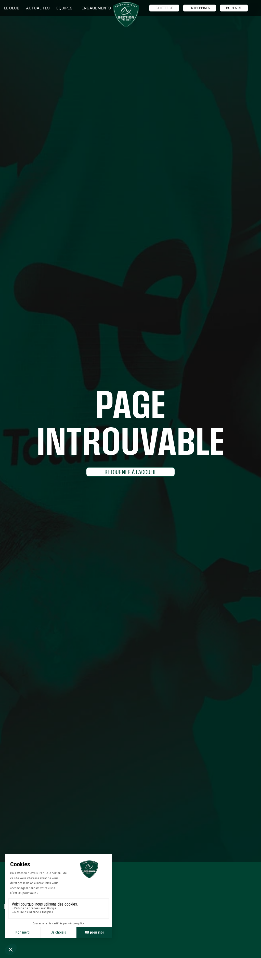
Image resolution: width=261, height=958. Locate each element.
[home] (126, 15)
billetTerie (164, 8)
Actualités (38, 8)
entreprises (199, 8)
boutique (234, 8)
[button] (13, 8)
